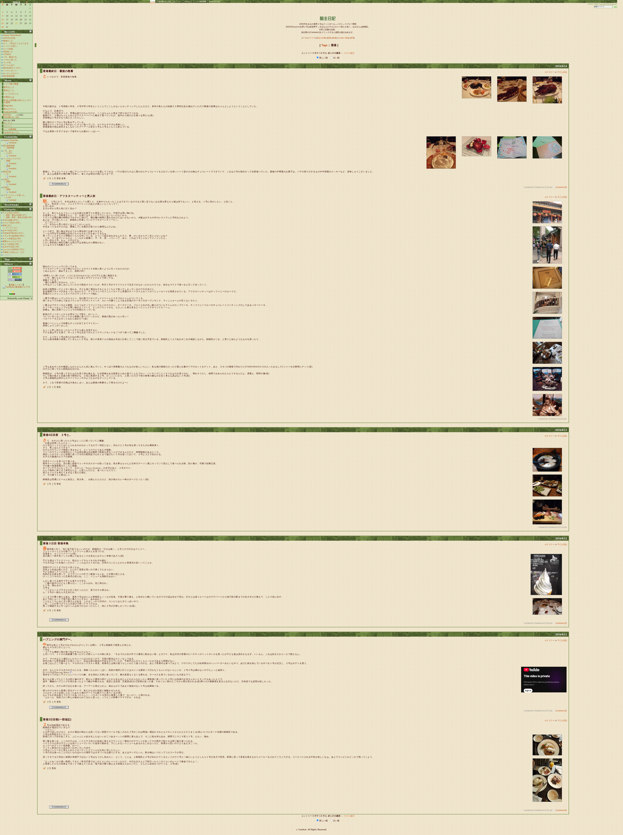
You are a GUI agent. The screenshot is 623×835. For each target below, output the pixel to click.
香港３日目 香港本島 (56, 543)
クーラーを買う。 (11, 46)
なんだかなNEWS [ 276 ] (13, 249)
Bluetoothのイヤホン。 (13, 68)
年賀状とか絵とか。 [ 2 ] (13, 252)
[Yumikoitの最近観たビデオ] (16, 287)
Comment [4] (561, 810)
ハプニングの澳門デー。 (58, 639)
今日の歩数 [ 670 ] (10, 220)
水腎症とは (9, 97)
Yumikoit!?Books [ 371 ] (13, 233)
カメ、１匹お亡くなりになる (15, 43)
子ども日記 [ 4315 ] (11, 213)
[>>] (29, 2)
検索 (334, 38)
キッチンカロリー (11, 73)
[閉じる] (30, 31)
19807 (6, 187)
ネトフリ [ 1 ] (11, 228)
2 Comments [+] (59, 620)
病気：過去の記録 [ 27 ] (16, 215)
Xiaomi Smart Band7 (12, 35)
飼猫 (8, 161)
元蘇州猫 (10, 148)
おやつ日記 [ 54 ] (10, 230)
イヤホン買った (10, 60)
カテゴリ (311, 38)
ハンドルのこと (11, 93)
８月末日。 (8, 54)
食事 (63, 178)
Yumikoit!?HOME (10, 112)
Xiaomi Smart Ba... (11, 140)
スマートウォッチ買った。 (14, 195)
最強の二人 (8, 41)
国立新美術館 (9, 76)
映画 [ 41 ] (7, 225)
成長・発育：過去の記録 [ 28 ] (19, 217)
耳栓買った (8, 52)
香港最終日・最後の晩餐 (58, 71)
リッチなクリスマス (12, 159)
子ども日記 (562, 72)
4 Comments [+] (59, 807)
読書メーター (16, 285)
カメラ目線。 (9, 49)
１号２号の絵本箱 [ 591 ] (13, 236)
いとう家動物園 (200, 1)
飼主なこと (9, 87)
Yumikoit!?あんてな (11, 132)
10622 (6, 179)
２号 (49, 178)
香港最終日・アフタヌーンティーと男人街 (69, 196)
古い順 (335, 58)
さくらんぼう (9, 65)
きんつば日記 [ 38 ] (11, 244)
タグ (304, 38)
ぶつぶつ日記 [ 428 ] (11, 223)
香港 (59, 178)
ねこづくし (178, 1)
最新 (329, 38)
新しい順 (323, 58)
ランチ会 (7, 62)
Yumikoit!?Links (214, 1)
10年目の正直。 (10, 38)
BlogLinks (8, 105)
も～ (8, 174)
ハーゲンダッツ (10, 71)
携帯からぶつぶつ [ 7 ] (12, 241)
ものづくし (188, 1)
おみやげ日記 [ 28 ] (11, 247)
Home (152, 1)
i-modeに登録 (343, 38)
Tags (324, 45)
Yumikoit (12, 143)
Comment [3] (561, 187)
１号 (54, 178)
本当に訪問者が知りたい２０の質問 (17, 101)
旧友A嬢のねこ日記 (164, 1)
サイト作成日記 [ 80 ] (12, 238)
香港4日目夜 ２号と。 (57, 434)
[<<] (4, 2)
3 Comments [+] (59, 184)
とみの (9, 153)
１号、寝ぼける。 (11, 57)
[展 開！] (30, 204)
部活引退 (7, 172)
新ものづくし (10, 109)
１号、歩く (8, 151)
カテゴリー (550, 72)
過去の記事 (321, 38)
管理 (352, 38)
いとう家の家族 (11, 84)
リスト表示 (349, 53)
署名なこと (9, 90)
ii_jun (8, 197)
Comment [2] (561, 623)
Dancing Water (61, 672)
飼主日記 (7, 115)
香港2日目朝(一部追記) (57, 719)
